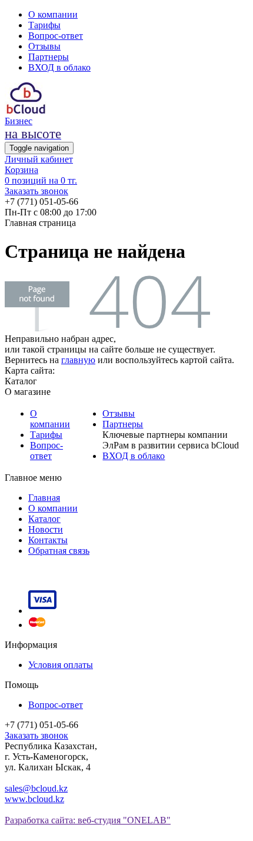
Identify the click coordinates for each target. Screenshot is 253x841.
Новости (45, 529)
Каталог (44, 519)
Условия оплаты (60, 665)
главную (78, 360)
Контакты (48, 540)
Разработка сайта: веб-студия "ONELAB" (88, 820)
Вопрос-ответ (55, 36)
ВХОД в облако (59, 67)
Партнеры (48, 57)
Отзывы (44, 46)
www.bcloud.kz (34, 799)
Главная (44, 498)
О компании (53, 14)
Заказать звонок (36, 191)
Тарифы (44, 25)
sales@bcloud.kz (36, 788)
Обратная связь (58, 551)
